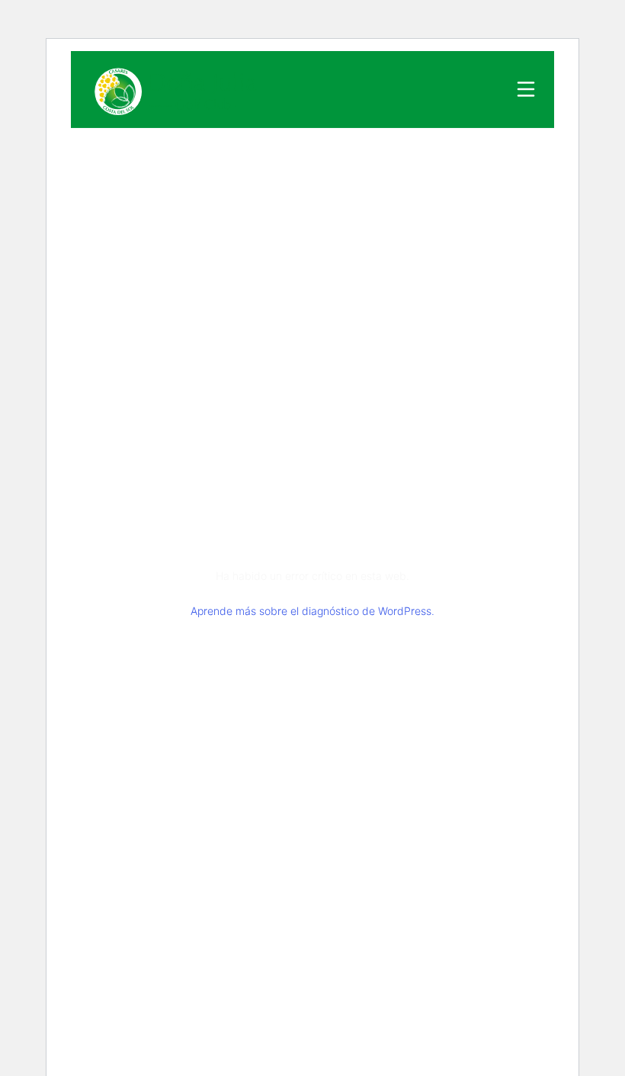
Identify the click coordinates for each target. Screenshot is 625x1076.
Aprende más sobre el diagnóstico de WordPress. (312, 610)
